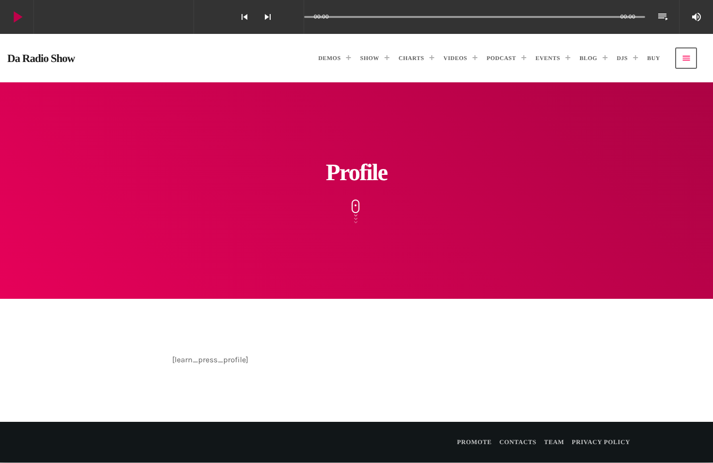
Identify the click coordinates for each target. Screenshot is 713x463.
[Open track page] (294, 17)
